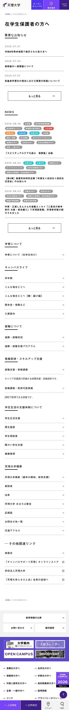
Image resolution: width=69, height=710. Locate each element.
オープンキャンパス (37, 5)
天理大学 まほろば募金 (18, 504)
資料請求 (51, 8)
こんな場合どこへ (15, 287)
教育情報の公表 (34, 618)
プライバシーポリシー (48, 698)
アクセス (48, 708)
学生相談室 (11, 436)
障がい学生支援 (14, 445)
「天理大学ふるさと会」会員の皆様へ (26, 579)
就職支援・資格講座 (16, 369)
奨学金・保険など (15, 305)
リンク (9, 698)
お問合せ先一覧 (14, 521)
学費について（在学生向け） (21, 255)
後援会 (9, 553)
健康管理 (10, 454)
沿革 (7, 495)
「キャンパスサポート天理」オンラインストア (32, 562)
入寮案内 (10, 314)
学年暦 (9, 278)
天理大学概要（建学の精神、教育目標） (28, 477)
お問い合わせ (17, 628)
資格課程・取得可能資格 (19, 388)
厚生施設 (10, 427)
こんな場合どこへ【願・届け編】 (24, 296)
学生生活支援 (12, 418)
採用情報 (42, 691)
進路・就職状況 (14, 337)
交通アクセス (12, 530)
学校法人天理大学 (15, 571)
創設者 (9, 486)
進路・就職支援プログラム (20, 346)
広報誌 (9, 513)
